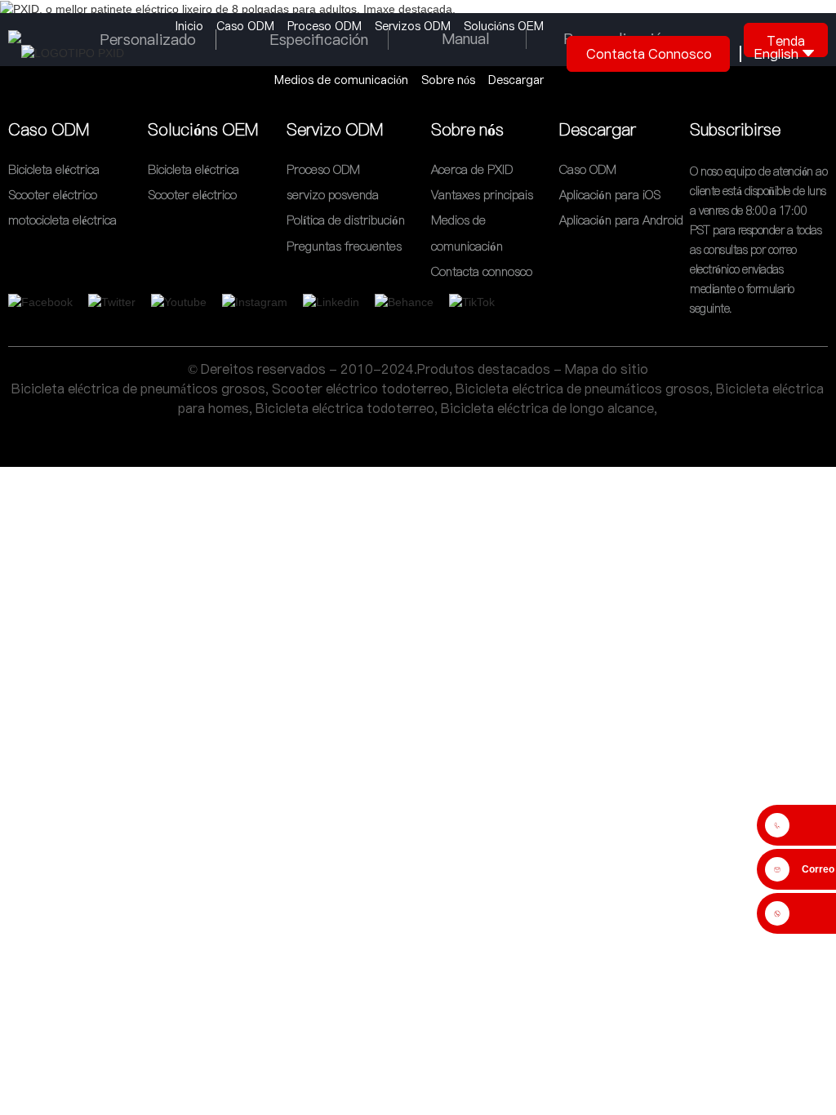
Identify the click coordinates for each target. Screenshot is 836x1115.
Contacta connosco (649, 54)
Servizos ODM (413, 26)
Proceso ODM (324, 26)
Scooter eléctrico (52, 194)
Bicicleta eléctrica (54, 169)
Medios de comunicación (341, 80)
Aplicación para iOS (609, 194)
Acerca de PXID (472, 169)
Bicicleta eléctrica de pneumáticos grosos (138, 389)
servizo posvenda (333, 194)
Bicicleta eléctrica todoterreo (345, 408)
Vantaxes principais (482, 194)
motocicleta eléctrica (62, 220)
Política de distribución (346, 220)
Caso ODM (245, 26)
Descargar (516, 80)
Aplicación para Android (621, 220)
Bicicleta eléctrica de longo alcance (547, 408)
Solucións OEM (504, 26)
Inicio (189, 26)
